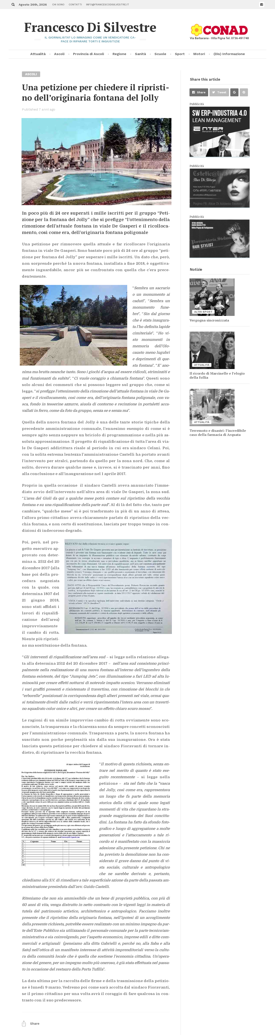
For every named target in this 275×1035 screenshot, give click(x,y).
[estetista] (219, 206)
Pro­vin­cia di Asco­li (88, 54)
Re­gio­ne (119, 54)
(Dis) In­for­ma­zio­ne (229, 54)
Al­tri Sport (203, 311)
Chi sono (58, 4)
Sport (180, 54)
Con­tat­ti (75, 4)
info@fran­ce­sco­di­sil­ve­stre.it (107, 4)
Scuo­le (160, 54)
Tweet (221, 92)
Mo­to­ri (199, 54)
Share (201, 92)
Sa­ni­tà (140, 54)
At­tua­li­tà (38, 54)
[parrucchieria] (219, 256)
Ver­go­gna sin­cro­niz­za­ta (209, 320)
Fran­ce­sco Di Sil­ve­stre (90, 26)
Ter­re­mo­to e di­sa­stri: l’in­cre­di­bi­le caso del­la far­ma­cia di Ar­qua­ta (217, 432)
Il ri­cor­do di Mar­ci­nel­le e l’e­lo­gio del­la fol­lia (217, 375)
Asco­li (59, 54)
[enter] (219, 155)
